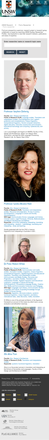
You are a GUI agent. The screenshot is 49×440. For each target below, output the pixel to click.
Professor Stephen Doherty (16, 112)
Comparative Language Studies (26, 284)
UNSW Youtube (32, 395)
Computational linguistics (12, 123)
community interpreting (19, 222)
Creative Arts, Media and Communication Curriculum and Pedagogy (23, 285)
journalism (34, 295)
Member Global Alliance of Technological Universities (16, 421)
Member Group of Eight (14, 410)
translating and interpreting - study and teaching (22, 225)
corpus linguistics (24, 295)
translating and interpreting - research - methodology (23, 223)
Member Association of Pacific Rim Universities (20, 427)
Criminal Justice (9, 219)
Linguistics (26, 272)
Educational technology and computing (17, 126)
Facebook (8, 395)
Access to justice (33, 212)
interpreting (31, 222)
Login (32, 4)
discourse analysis (25, 293)
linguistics (15, 293)
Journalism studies (16, 272)
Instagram (31, 399)
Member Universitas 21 (11, 415)
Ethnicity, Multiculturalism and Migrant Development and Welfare (24, 220)
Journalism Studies (18, 279)
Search (38, 4)
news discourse (22, 296)
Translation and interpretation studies (24, 275)
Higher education (9, 125)
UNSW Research (7, 25)
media (30, 296)
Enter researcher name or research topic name (22, 41)
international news (10, 296)
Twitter (19, 395)
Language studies (28, 117)
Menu (45, 4)
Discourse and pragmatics (18, 212)
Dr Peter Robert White (14, 264)
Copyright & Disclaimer (21, 378)
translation (36, 296)
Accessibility (36, 378)
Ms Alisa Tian (10, 354)
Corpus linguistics (31, 121)
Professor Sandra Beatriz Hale (18, 204)
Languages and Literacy (19, 288)
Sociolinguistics (9, 213)
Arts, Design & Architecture (19, 116)
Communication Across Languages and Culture (27, 217)
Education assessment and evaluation (28, 125)
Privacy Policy (6, 378)
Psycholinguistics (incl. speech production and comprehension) (21, 120)
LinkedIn (8, 399)
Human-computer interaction (30, 123)
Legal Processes (21, 219)
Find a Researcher (25, 25)
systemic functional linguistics (22, 364)
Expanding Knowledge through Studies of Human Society (22, 290)
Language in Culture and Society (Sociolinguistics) (20, 214)
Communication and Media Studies (15, 277)
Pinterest (19, 399)
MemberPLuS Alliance (22, 433)
